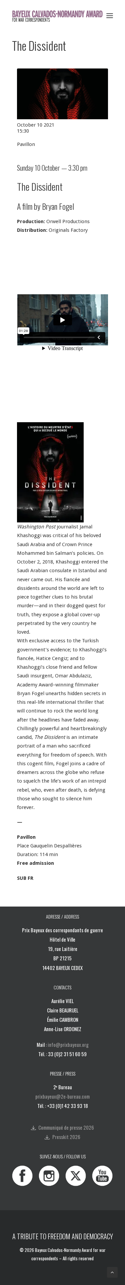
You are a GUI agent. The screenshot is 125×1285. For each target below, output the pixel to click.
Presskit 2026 (66, 1136)
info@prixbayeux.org (68, 1044)
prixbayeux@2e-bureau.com (62, 1096)
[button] (109, 15)
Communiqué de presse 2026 (66, 1127)
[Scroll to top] (112, 1272)
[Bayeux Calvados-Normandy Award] (59, 15)
